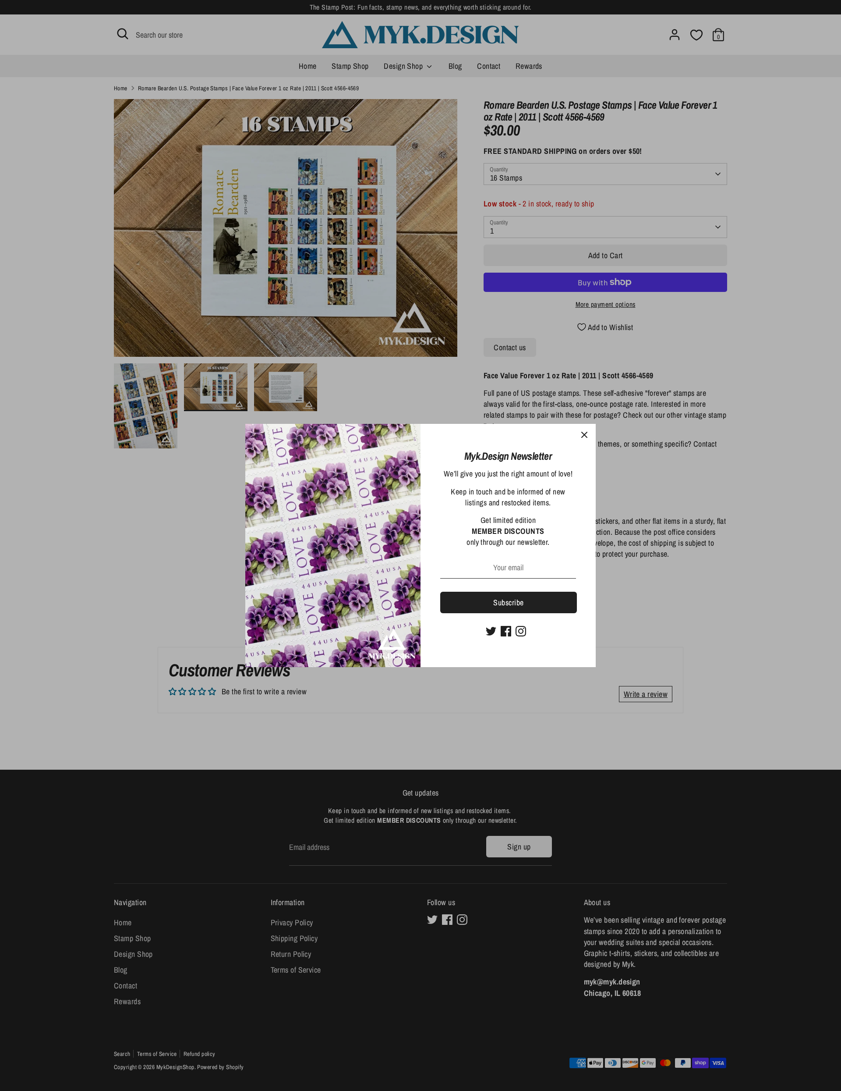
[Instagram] (521, 631)
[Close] (584, 435)
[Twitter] (491, 631)
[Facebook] (506, 631)
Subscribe (508, 602)
